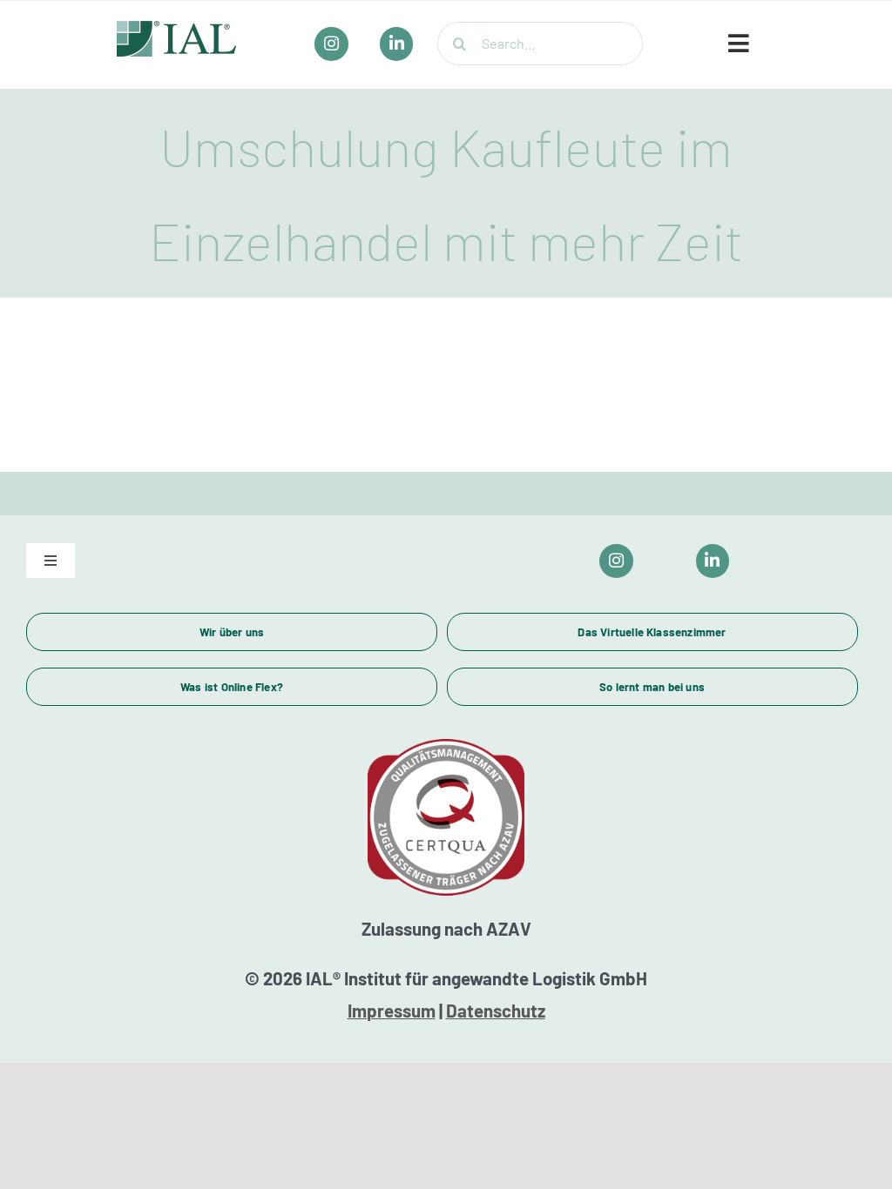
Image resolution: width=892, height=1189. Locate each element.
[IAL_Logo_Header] (177, 28)
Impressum (392, 1010)
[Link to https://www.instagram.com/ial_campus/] (616, 561)
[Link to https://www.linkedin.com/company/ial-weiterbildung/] (713, 561)
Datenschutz (495, 1010)
